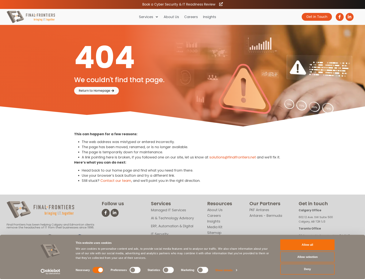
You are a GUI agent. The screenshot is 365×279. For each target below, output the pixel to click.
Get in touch (313, 203)
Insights (209, 16)
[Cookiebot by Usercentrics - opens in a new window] (50, 271)
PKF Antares (259, 209)
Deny (307, 269)
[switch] (135, 270)
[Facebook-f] (340, 17)
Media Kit (214, 227)
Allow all (307, 244)
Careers (191, 16)
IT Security (159, 234)
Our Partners (264, 203)
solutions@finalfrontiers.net (232, 157)
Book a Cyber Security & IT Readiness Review (178, 4)
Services (146, 16)
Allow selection (307, 256)
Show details (223, 270)
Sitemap (214, 232)
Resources (219, 203)
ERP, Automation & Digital (172, 226)
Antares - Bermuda (265, 215)
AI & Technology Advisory (172, 218)
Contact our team (115, 180)
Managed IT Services (168, 210)
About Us (171, 16)
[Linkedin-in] (350, 17)
